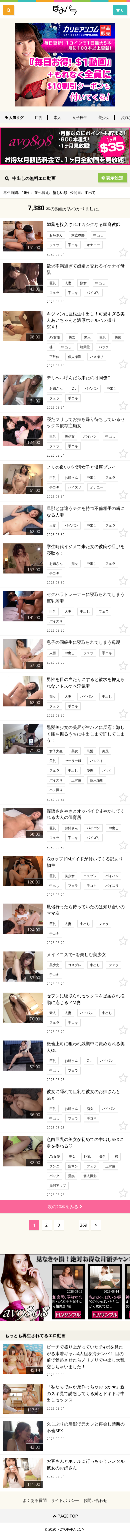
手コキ (73, 244)
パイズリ (93, 292)
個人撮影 (74, 356)
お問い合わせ (95, 1501)
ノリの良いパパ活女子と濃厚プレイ (81, 467)
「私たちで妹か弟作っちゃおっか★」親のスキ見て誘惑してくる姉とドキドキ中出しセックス (86, 1393)
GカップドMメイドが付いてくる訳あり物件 (85, 862)
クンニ (54, 1166)
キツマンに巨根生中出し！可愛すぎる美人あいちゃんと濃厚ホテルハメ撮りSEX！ (86, 320)
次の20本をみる (63, 1207)
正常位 (54, 356)
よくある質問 (35, 1501)
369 (83, 1225)
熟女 (83, 283)
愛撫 (90, 770)
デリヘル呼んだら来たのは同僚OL (80, 378)
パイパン (91, 388)
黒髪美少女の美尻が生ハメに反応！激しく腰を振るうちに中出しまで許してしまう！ (86, 733)
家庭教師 (78, 235)
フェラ (54, 244)
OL (73, 388)
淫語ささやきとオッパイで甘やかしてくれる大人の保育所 (86, 814)
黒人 (87, 337)
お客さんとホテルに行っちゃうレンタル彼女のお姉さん (86, 1464)
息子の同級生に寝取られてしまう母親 (83, 642)
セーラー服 (73, 760)
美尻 (118, 337)
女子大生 (56, 751)
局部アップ (57, 1185)
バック (104, 346)
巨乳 (38, 117)
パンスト (96, 760)
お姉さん (56, 235)
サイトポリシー (65, 1501)
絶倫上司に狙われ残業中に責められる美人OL (86, 1047)
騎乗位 (85, 346)
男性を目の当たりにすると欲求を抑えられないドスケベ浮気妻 (86, 682)
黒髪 (90, 751)
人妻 (68, 283)
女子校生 (79, 117)
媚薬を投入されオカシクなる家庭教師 (83, 224)
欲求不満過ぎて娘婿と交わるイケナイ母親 (86, 269)
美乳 (52, 760)
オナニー (93, 244)
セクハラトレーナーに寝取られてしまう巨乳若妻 (86, 597)
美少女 (103, 117)
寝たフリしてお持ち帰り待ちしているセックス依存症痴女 (86, 422)
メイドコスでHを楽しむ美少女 (76, 954)
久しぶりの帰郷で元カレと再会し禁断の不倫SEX (86, 1427)
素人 (57, 117)
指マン (73, 1166)
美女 (72, 337)
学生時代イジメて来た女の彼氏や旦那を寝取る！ (86, 549)
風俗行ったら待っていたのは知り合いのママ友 (86, 910)
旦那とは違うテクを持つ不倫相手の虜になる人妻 (86, 511)
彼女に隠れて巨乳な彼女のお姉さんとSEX (83, 1094)
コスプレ (90, 875)
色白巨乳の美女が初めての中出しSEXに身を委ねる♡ (85, 1142)
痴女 (74, 563)
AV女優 (54, 337)
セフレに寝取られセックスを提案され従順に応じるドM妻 (86, 999)
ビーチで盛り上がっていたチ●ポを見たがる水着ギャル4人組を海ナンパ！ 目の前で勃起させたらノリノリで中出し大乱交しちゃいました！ (86, 1357)
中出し (98, 235)
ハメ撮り (96, 356)
